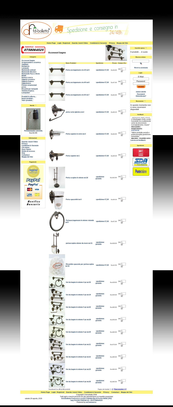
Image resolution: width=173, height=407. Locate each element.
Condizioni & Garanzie (98, 43)
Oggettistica (27, 83)
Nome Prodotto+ (71, 63)
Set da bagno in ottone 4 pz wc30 (78, 282)
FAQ (23, 153)
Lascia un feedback (138, 140)
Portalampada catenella (33, 131)
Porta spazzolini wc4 (73, 199)
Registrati (66, 43)
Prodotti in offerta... (29, 97)
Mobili (25, 76)
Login (59, 43)
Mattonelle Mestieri (30, 72)
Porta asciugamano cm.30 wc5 (77, 70)
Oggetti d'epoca (29, 81)
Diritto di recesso (28, 151)
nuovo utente (141, 92)
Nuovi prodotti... (28, 98)
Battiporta (27, 66)
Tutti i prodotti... (27, 100)
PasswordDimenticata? (141, 95)
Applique (26, 64)
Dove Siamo (26, 149)
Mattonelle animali (30, 70)
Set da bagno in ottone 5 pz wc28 (78, 320)
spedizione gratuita (100, 178)
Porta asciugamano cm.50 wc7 (77, 95)
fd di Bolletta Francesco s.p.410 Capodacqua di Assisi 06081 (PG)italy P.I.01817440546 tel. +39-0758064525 (86, 399)
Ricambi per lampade (31, 89)
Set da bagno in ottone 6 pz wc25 (78, 369)
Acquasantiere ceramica (32, 62)
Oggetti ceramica (29, 79)
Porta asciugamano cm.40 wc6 (77, 82)
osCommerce (91, 402)
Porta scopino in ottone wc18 (77, 178)
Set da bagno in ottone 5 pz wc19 (78, 295)
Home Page (51, 43)
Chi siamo (25, 147)
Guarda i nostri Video (80, 43)
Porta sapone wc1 (73, 156)
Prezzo (114, 63)
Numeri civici (27, 78)
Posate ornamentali (30, 85)
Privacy (112, 43)
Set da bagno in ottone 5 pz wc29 (78, 332)
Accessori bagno (29, 60)
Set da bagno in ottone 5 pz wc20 (78, 307)
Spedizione (99, 63)
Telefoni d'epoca (29, 91)
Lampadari (27, 93)
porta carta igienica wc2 (75, 112)
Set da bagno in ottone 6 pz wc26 (78, 382)
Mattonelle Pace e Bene (32, 74)
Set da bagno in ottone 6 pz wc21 (78, 344)
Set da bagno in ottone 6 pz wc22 (78, 357)
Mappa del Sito (122, 43)
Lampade (26, 68)
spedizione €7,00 (102, 70)
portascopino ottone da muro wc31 (79, 243)
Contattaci (26, 155)
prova (25, 87)
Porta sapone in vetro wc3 (76, 134)
